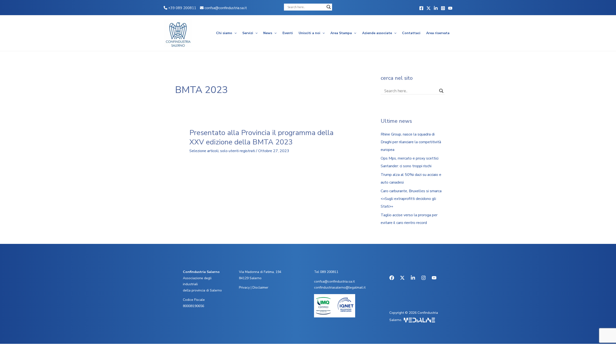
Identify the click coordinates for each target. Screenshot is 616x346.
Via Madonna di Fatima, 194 (260, 272)
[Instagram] (443, 8)
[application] (234, 33)
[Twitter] (428, 8)
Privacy (244, 287)
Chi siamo (224, 33)
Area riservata (437, 33)
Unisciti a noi (309, 33)
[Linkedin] (436, 8)
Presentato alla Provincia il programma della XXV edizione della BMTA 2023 (261, 137)
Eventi (287, 33)
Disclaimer (260, 287)
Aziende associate (377, 33)
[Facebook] (421, 8)
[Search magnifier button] (328, 7)
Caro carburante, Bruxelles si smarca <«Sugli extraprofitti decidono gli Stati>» (411, 198)
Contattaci (411, 33)
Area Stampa (341, 33)
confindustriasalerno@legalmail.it (340, 287)
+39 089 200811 (181, 8)
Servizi (247, 33)
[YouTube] (450, 8)
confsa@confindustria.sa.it (226, 8)
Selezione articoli (203, 151)
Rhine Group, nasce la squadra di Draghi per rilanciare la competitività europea (411, 142)
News (267, 33)
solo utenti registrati (237, 151)
